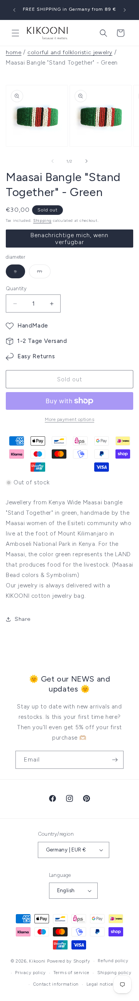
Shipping (42, 220)
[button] (15, 33)
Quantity (16, 288)
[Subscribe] (114, 760)
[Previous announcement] (14, 10)
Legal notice (100, 984)
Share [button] (23, 619)
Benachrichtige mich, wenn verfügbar (69, 239)
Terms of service (72, 972)
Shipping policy (114, 972)
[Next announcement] (124, 10)
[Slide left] (52, 161)
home (13, 52)
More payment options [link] (69, 419)
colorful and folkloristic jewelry (69, 52)
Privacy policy (30, 972)
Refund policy (113, 960)
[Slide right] (86, 161)
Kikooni (37, 961)
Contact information (56, 984)
